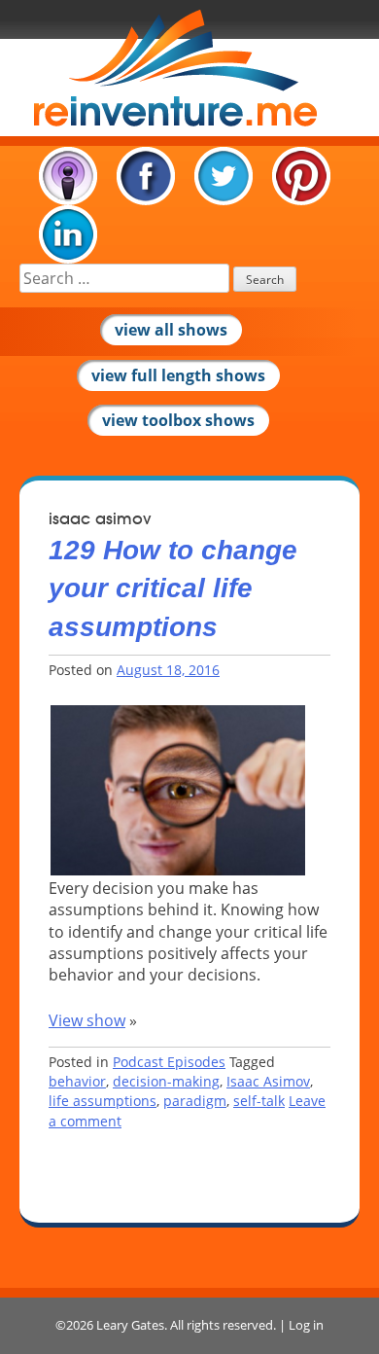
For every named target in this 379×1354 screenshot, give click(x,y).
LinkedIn (68, 234)
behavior (77, 1081)
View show (87, 1020)
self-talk (259, 1100)
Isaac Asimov (268, 1081)
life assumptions (102, 1100)
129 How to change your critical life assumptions (173, 588)
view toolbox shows (178, 420)
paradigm (194, 1100)
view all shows (171, 329)
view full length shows (178, 375)
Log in (306, 1325)
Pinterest (301, 176)
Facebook (146, 176)
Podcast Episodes (169, 1061)
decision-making (166, 1081)
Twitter (223, 176)
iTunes (68, 176)
